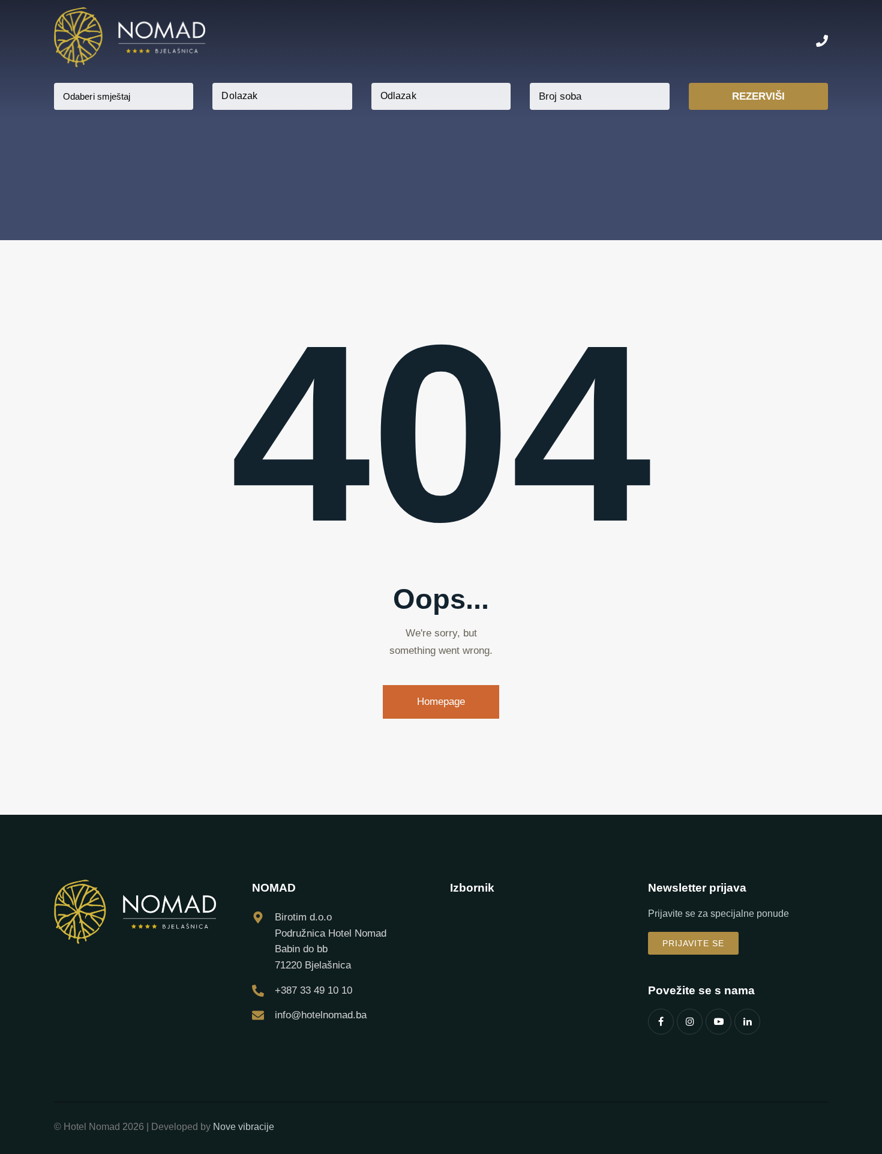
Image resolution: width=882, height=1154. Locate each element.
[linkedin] (747, 1022)
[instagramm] (690, 1022)
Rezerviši (758, 96)
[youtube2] (718, 1022)
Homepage (441, 701)
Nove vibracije (243, 1127)
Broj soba (560, 96)
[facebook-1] (661, 1022)
